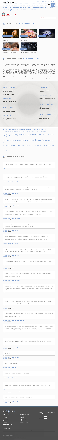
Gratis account (6, 419)
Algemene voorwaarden (25, 422)
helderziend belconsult (7, 91)
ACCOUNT (53, 5)
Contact (21, 420)
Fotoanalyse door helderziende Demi (28, 39)
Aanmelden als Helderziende (9, 430)
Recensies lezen (42, 39)
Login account (23, 419)
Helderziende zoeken (24, 414)
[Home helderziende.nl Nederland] (9, 3)
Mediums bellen (6, 416)
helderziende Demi (11, 171)
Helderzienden (6, 414)
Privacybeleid (5, 422)
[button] (49, 4)
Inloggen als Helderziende (34, 430)
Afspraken (22, 417)
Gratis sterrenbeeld (24, 52)
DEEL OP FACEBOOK (9, 116)
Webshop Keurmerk (46, 413)
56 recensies (41, 119)
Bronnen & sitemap (7, 424)
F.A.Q (4, 420)
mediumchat (5, 94)
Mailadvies (5, 417)
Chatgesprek (22, 416)
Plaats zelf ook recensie (7, 52)
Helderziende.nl (6, 434)
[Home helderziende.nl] (9, 411)
